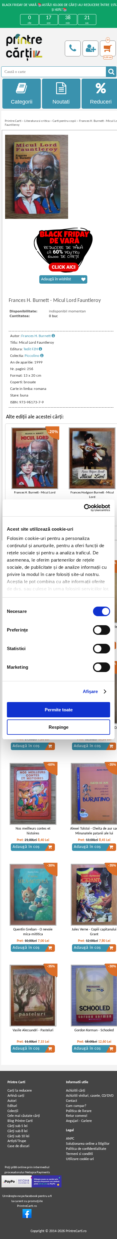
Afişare (90, 691)
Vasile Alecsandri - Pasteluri (33, 1030)
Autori (12, 1101)
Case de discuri (18, 1146)
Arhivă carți (16, 1096)
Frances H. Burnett (36, 336)
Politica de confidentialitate (86, 1149)
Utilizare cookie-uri (80, 1159)
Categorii (21, 102)
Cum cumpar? (76, 1106)
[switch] (101, 630)
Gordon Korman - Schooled (94, 1030)
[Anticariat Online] (27, 1217)
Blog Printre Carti (20, 1121)
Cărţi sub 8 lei (18, 1131)
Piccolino (32, 356)
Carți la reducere (20, 1091)
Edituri (12, 1106)
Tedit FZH (31, 349)
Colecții (13, 1111)
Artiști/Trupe (17, 1141)
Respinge (58, 727)
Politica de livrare (79, 1111)
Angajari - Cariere (79, 1121)
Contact (71, 1101)
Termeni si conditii (79, 1154)
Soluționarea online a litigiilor (88, 1144)
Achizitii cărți (75, 1091)
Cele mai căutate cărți (24, 1116)
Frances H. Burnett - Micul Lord (35, 492)
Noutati (61, 102)
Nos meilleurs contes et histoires (33, 831)
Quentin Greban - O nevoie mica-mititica (32, 932)
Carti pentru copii (64, 121)
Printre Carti (13, 121)
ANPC (70, 1139)
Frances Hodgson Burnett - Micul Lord (92, 495)
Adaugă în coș (26, 746)
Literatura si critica (37, 121)
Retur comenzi (76, 1116)
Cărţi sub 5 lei (18, 1126)
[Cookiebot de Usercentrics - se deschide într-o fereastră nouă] (84, 508)
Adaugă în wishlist (56, 279)
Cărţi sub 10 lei (18, 1136)
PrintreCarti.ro (76, 1231)
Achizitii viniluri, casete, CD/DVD (89, 1096)
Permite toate (59, 709)
